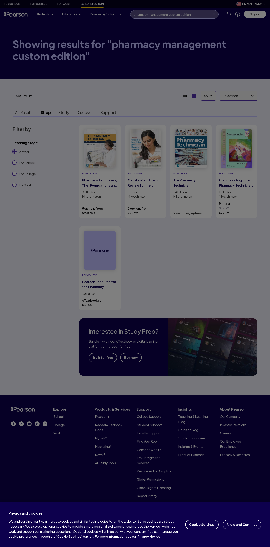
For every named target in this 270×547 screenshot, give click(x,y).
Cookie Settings (202, 524)
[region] (135, 524)
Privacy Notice (148, 536)
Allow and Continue (242, 524)
